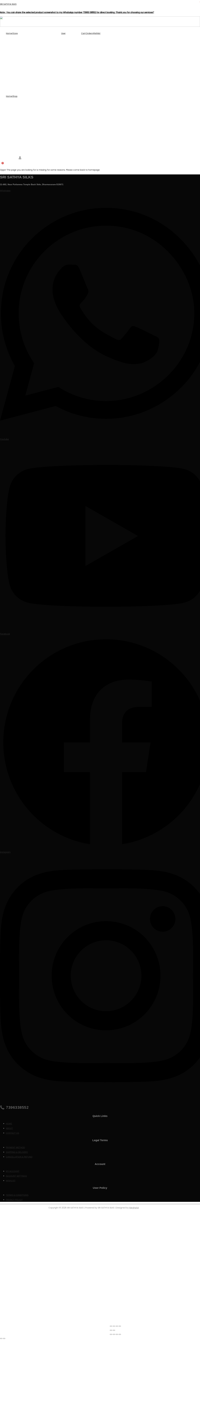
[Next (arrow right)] (114, 1330)
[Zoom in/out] (111, 1326)
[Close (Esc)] (120, 1326)
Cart (83, 33)
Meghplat (134, 1207)
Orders (89, 33)
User (63, 33)
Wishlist (96, 33)
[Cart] (1, 165)
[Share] (117, 1326)
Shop (14, 96)
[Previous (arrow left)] (111, 1330)
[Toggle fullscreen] (114, 1326)
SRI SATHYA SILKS (8, 4)
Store (15, 33)
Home (9, 33)
